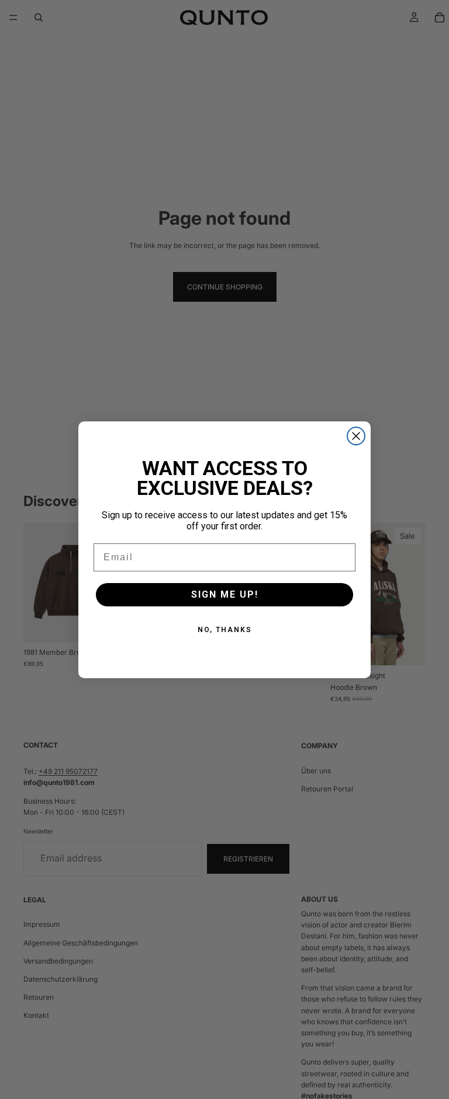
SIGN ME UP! (224, 594)
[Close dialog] (356, 436)
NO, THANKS (225, 630)
